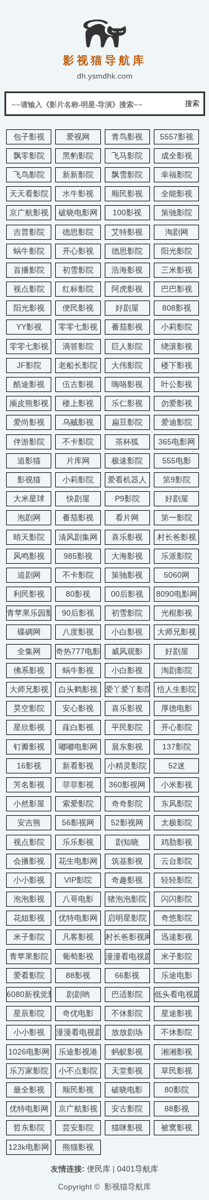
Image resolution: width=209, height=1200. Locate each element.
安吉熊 (29, 822)
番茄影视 (127, 326)
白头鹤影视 (78, 689)
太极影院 (176, 822)
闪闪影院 (176, 898)
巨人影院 (127, 346)
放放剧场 (127, 1032)
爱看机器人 (127, 479)
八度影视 (78, 631)
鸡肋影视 (176, 842)
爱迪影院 (176, 422)
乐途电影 (176, 975)
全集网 (29, 651)
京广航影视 (28, 212)
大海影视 (127, 555)
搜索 (192, 103)
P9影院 (127, 498)
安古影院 (127, 1108)
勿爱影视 (176, 403)
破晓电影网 (78, 212)
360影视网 (127, 784)
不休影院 (127, 1013)
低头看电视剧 (177, 994)
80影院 (176, 1089)
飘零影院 (29, 155)
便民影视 (78, 307)
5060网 (176, 574)
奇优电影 (78, 1013)
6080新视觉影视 (35, 994)
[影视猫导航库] (105, 43)
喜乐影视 (127, 537)
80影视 (78, 593)
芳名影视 (29, 784)
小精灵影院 (127, 765)
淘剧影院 (176, 670)
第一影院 (176, 517)
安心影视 (78, 708)
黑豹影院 (78, 155)
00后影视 (127, 593)
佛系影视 (29, 670)
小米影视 (176, 784)
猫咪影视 (127, 1127)
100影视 (127, 212)
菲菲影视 (78, 784)
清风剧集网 (78, 537)
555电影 (176, 460)
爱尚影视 (29, 422)
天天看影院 (28, 193)
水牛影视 (78, 193)
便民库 (98, 1168)
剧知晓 (127, 842)
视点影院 (29, 288)
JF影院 (29, 365)
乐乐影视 (78, 842)
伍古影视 (78, 384)
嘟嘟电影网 (78, 746)
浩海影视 (127, 269)
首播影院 (29, 269)
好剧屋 (127, 307)
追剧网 (29, 574)
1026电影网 (29, 1051)
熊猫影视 (78, 1147)
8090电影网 (176, 593)
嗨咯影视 (127, 384)
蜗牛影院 (29, 250)
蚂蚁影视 (127, 1051)
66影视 (127, 975)
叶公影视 (176, 384)
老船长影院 (78, 365)
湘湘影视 (176, 1051)
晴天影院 (29, 537)
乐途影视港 (78, 1051)
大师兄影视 (176, 631)
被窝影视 (176, 1127)
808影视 (176, 307)
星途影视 (176, 1013)
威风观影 (127, 651)
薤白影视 (78, 727)
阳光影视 (29, 307)
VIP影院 (78, 879)
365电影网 (176, 441)
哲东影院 (29, 1127)
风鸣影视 (29, 555)
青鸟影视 (127, 136)
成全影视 (176, 155)
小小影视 (29, 879)
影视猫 (29, 479)
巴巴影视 (176, 288)
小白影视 (127, 631)
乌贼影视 (78, 422)
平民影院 (127, 727)
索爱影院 (78, 803)
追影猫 (29, 460)
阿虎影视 (127, 288)
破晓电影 (127, 1089)
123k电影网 (28, 1147)
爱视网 (78, 136)
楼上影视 (78, 403)
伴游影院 (29, 441)
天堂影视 (127, 1070)
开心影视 (78, 250)
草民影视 (176, 1070)
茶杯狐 (127, 441)
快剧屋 (78, 498)
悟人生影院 (176, 689)
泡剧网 (29, 517)
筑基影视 (127, 861)
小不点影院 (78, 1070)
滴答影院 (78, 346)
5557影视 (176, 136)
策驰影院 (176, 212)
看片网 (127, 517)
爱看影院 (29, 975)
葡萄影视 (78, 956)
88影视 (78, 975)
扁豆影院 (127, 422)
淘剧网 (176, 232)
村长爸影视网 (128, 936)
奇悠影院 (176, 917)
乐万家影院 (28, 1070)
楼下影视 (176, 365)
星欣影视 (29, 727)
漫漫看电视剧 (128, 956)
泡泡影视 (29, 898)
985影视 (78, 555)
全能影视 (176, 193)
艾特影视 (127, 232)
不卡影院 (78, 441)
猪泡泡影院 (127, 898)
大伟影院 (127, 365)
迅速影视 (176, 936)
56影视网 (78, 822)
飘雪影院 (127, 174)
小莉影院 (176, 326)
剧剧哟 (78, 994)
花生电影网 (78, 861)
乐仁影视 (127, 403)
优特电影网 (78, 917)
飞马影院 (127, 155)
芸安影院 (78, 1127)
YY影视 (29, 326)
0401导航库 (137, 1168)
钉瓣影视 (29, 746)
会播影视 (29, 861)
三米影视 (176, 269)
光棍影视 (176, 612)
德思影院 (78, 232)
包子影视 (29, 136)
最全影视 (29, 1089)
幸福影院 (176, 174)
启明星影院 (127, 917)
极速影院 (127, 460)
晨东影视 (127, 746)
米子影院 (29, 936)
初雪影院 (78, 269)
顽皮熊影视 (28, 403)
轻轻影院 (176, 879)
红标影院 (78, 288)
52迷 (176, 765)
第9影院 (177, 479)
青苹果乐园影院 (34, 612)
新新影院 (78, 174)
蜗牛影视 (78, 670)
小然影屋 (29, 803)
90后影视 (78, 612)
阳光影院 (176, 250)
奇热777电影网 (82, 651)
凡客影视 (78, 936)
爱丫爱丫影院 (128, 689)
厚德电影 (176, 708)
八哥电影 (78, 898)
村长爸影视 (176, 537)
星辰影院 (29, 1013)
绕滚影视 (176, 346)
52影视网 (127, 822)
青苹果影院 (28, 956)
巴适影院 (127, 994)
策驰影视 (127, 574)
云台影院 (176, 861)
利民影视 (29, 593)
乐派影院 (176, 555)
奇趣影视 (127, 879)
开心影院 (176, 727)
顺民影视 (127, 193)
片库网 (78, 460)
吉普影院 (29, 232)
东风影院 (176, 803)
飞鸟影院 (29, 174)
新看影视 (78, 765)
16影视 (29, 765)
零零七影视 (78, 326)
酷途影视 (29, 384)
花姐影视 (29, 917)
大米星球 (29, 498)
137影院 (176, 746)
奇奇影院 (127, 803)
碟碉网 (29, 631)
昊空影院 (29, 708)
